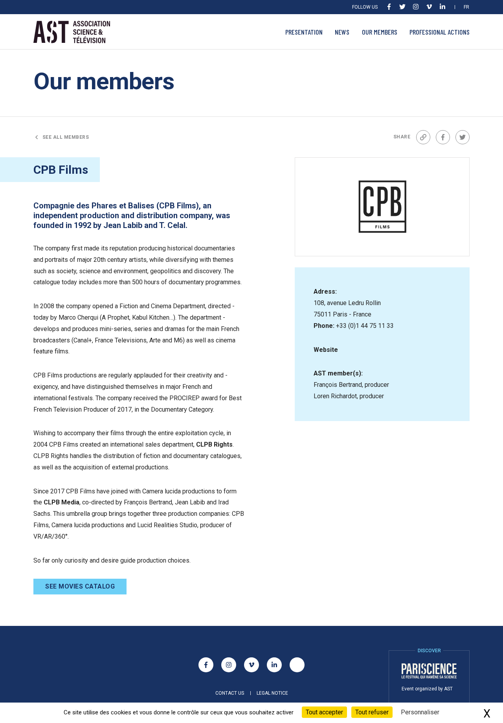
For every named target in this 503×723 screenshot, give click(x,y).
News (342, 32)
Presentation (304, 32)
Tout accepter (324, 712)
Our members (379, 32)
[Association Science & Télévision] (71, 32)
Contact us (229, 693)
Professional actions (439, 32)
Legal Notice (272, 693)
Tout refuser (372, 712)
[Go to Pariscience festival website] (429, 671)
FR (466, 7)
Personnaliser (420, 712)
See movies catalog (80, 586)
